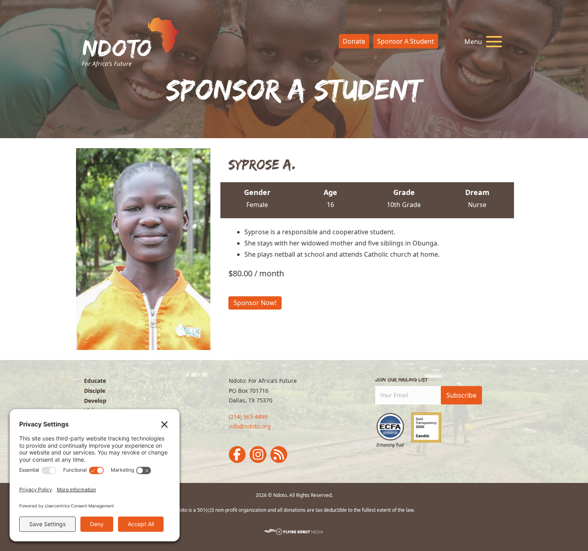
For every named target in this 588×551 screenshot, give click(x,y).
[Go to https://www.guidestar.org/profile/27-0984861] (426, 427)
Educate (95, 380)
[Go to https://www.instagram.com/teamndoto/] (258, 454)
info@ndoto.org (250, 426)
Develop (95, 400)
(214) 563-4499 (248, 416)
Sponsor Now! (255, 302)
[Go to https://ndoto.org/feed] (278, 454)
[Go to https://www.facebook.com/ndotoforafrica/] (237, 454)
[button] (481, 42)
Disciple (94, 390)
